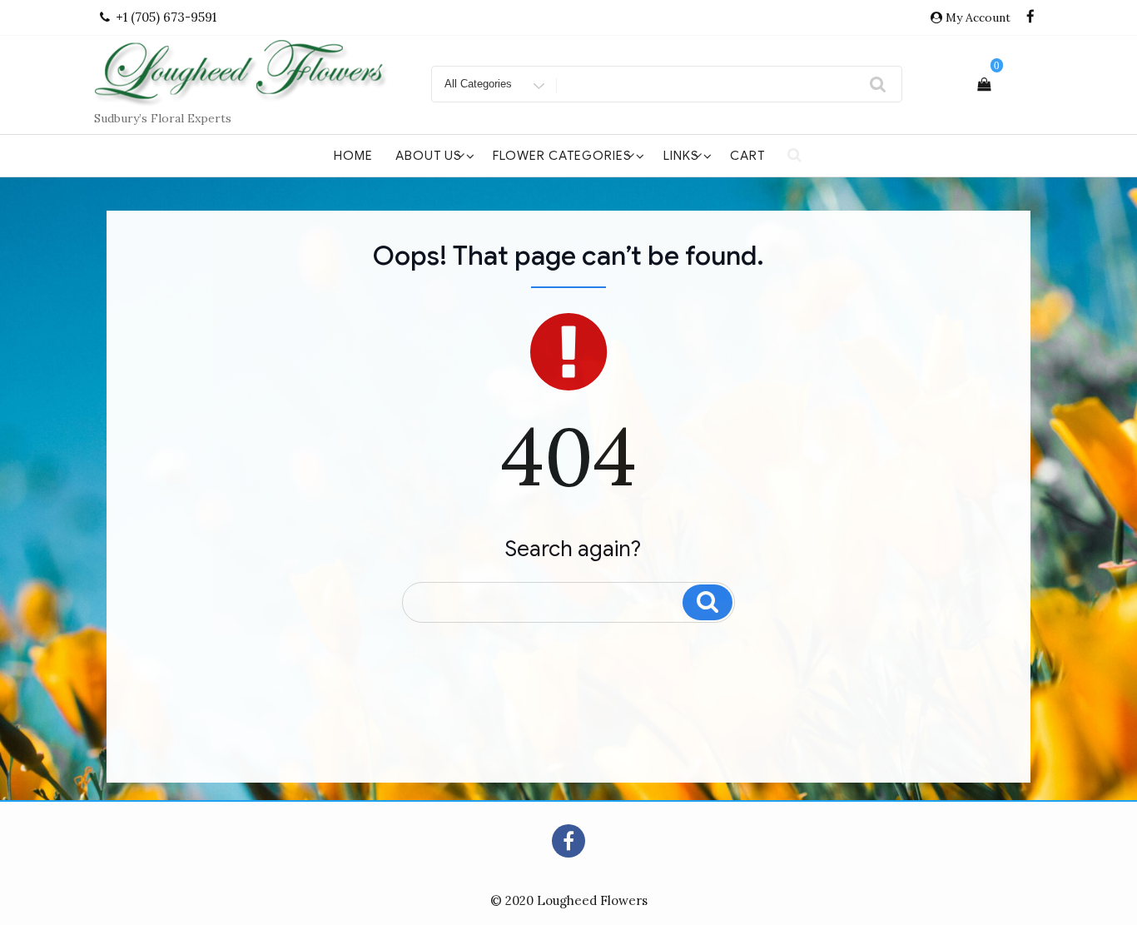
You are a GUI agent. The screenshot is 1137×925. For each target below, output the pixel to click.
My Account (978, 17)
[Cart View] (984, 84)
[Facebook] (1030, 17)
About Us (428, 155)
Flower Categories (562, 155)
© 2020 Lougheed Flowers (569, 900)
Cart (747, 155)
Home (353, 155)
